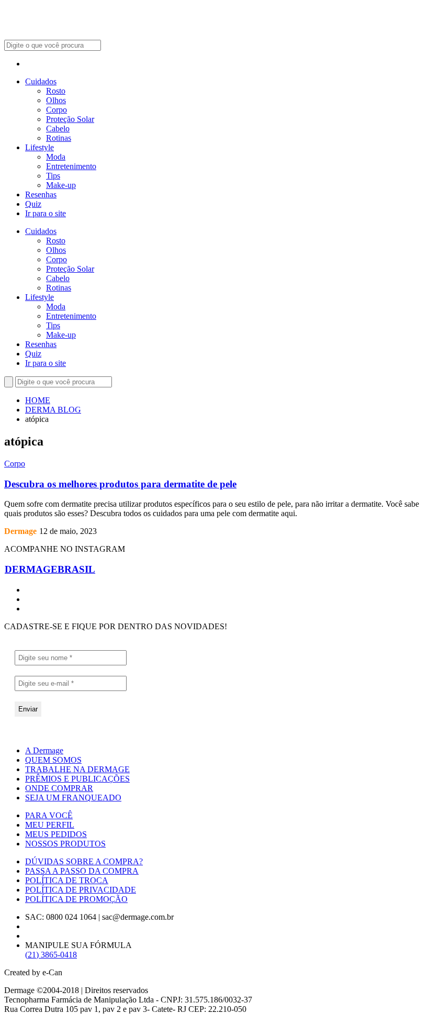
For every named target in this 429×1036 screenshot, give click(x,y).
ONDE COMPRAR (59, 788)
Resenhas (41, 194)
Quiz (33, 203)
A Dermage (44, 750)
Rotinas (58, 137)
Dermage (20, 531)
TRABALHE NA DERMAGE (77, 769)
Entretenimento (71, 166)
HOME (37, 400)
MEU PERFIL (49, 824)
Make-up (61, 185)
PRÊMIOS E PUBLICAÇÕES (77, 778)
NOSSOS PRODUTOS (65, 843)
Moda (55, 156)
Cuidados (41, 81)
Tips (53, 175)
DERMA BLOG (53, 409)
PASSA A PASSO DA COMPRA (82, 870)
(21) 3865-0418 (51, 954)
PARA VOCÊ (49, 815)
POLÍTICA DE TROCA (66, 880)
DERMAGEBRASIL (50, 569)
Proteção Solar (70, 119)
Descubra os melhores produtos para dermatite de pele (120, 483)
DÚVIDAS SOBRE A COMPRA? (84, 861)
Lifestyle (39, 147)
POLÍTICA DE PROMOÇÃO (76, 899)
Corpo (56, 109)
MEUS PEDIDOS (56, 834)
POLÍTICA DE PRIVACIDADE (80, 889)
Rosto (55, 90)
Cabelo (58, 128)
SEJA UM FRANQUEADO (73, 797)
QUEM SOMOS (53, 759)
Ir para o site (45, 213)
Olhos (56, 100)
